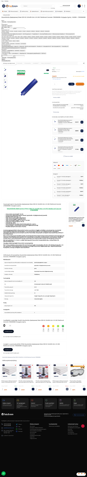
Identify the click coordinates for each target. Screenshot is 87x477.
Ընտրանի (70, 429)
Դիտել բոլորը (56, 112)
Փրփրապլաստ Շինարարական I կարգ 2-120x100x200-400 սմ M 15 (60, 381)
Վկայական (32, 433)
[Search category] (22, 6)
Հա (82, 5)
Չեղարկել (4, 21)
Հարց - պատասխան (46, 63)
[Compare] (79, 68)
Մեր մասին (32, 426)
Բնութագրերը (28, 63)
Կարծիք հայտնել (8, 331)
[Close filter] (1, 23)
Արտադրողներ (33, 432)
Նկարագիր (19, 63)
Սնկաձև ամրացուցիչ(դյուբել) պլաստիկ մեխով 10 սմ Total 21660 (43, 381)
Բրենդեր (6, 1)
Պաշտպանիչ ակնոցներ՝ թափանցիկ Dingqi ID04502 (75, 381)
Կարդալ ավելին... (57, 97)
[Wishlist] (82, 68)
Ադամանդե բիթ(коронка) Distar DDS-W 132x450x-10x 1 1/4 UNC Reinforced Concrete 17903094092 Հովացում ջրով (65, 148)
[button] (81, 360)
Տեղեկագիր (70, 430)
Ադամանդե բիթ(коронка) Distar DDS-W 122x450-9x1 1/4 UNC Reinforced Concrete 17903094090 (21, 357)
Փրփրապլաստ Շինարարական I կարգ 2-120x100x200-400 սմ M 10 (9, 381)
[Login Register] (75, 6)
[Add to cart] (81, 122)
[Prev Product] (79, 63)
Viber (19, 426)
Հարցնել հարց (8, 349)
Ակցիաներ (32, 436)
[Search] (53, 6)
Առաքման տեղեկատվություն (36, 427)
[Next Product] (81, 63)
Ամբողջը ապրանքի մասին (9, 63)
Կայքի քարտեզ (33, 438)
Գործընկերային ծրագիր (35, 435)
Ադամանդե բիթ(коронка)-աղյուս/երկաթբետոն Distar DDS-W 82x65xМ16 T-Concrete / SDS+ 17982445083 (65, 130)
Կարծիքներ (36, 63)
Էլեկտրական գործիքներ (54, 426)
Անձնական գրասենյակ (73, 426)
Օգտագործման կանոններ (36, 430)
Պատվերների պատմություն (74, 427)
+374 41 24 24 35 (66, 5)
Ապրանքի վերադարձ (72, 433)
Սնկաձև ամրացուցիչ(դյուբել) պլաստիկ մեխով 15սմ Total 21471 (26, 381)
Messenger (20, 431)
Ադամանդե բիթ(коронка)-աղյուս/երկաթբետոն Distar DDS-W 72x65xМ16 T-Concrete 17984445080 (65, 121)
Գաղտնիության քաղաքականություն (38, 429)
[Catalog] (3, 6)
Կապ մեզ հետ (71, 432)
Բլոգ (2, 1)
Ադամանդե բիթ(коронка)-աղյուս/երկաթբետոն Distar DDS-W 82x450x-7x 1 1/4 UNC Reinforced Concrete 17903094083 (65, 139)
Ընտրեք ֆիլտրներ (11, 21)
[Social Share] (84, 63)
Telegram (20, 424)
